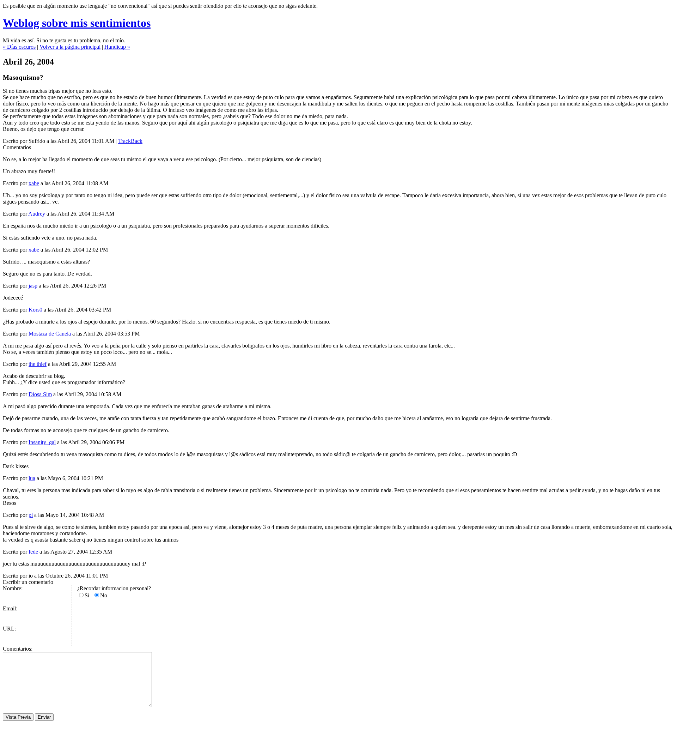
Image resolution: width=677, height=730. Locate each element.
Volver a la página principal (69, 47)
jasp (33, 286)
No (103, 595)
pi (31, 515)
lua (32, 478)
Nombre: (13, 588)
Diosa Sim (40, 394)
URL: (9, 629)
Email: (10, 608)
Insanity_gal (42, 442)
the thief (38, 364)
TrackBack (130, 141)
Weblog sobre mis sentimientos (77, 23)
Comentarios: (17, 649)
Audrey (36, 214)
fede (33, 552)
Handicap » (117, 47)
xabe (34, 183)
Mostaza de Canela (50, 334)
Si (87, 595)
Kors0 (35, 310)
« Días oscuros (19, 47)
